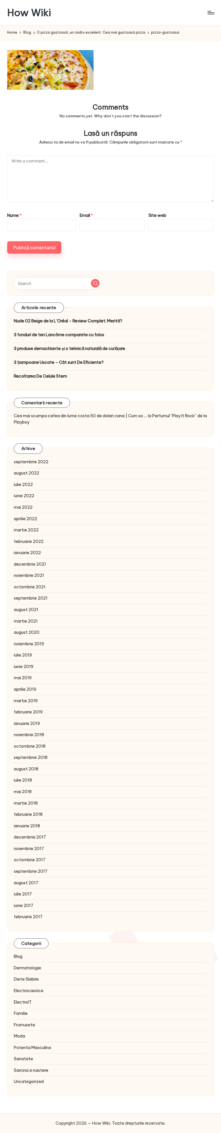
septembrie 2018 (30, 757)
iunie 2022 (24, 495)
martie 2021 (26, 621)
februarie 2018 (28, 814)
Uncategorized (29, 1081)
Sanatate (23, 1058)
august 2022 (26, 473)
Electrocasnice (28, 990)
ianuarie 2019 (27, 723)
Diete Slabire (26, 979)
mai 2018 (23, 791)
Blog (18, 956)
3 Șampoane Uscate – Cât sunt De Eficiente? (59, 362)
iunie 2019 (23, 666)
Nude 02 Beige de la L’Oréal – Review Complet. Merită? (68, 321)
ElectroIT (23, 1002)
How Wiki (29, 12)
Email (86, 215)
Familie (21, 1013)
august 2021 (26, 609)
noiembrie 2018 (29, 734)
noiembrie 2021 (29, 575)
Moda (19, 1036)
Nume (14, 215)
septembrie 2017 (30, 871)
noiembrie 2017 (29, 848)
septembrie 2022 (31, 461)
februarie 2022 (28, 541)
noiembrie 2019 (29, 643)
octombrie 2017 (29, 859)
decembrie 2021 (30, 564)
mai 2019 (23, 677)
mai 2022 (23, 507)
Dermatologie (27, 968)
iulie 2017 (23, 894)
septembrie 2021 (30, 598)
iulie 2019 (23, 655)
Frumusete (24, 1024)
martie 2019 (26, 700)
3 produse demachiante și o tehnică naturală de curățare (69, 348)
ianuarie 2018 (27, 825)
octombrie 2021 (29, 587)
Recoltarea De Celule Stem (40, 376)
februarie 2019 (28, 712)
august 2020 (26, 632)
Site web (157, 215)
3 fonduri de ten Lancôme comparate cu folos (59, 334)
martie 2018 (26, 803)
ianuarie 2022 (27, 552)
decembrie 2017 (30, 837)
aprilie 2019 (25, 689)
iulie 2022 (23, 484)
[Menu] (210, 12)
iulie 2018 (23, 780)
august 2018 (26, 769)
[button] (95, 283)
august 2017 (26, 882)
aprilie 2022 (25, 518)
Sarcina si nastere (31, 1070)
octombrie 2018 (29, 746)
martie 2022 (26, 530)
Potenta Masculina (32, 1047)
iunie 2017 (23, 905)
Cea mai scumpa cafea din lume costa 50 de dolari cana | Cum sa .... (80, 415)
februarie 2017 (28, 916)
